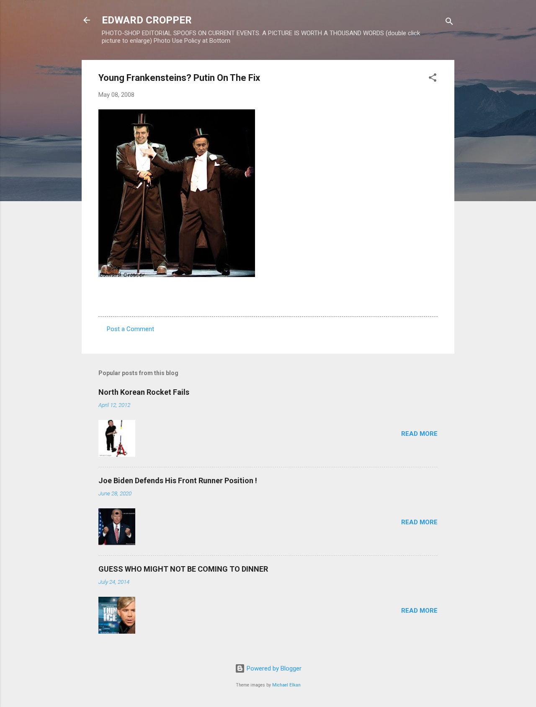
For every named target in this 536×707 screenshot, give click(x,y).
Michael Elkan (286, 685)
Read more (419, 434)
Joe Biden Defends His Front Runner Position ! (177, 480)
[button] (433, 79)
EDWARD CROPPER (147, 20)
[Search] (449, 23)
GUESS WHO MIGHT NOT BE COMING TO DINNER (183, 569)
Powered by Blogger (273, 668)
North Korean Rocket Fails (143, 392)
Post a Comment (130, 329)
